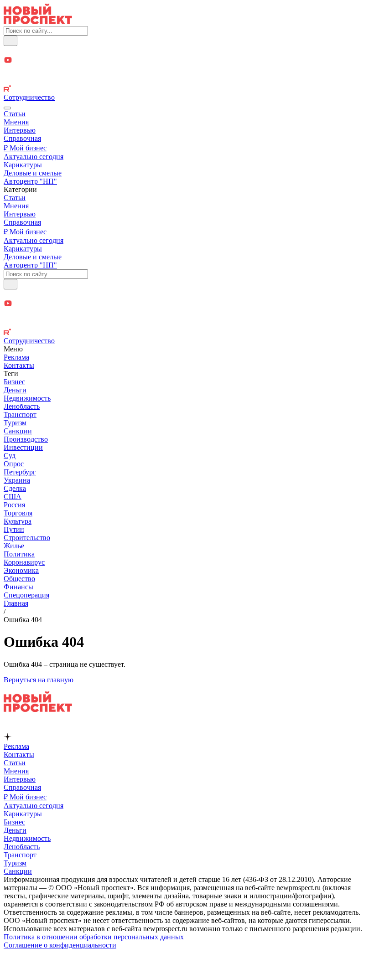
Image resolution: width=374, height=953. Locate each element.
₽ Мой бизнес (25, 148)
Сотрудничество (29, 97)
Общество (19, 578)
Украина (17, 480)
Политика (19, 554)
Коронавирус (24, 562)
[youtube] (187, 61)
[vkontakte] (187, 80)
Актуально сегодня (33, 156)
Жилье (14, 546)
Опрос (14, 464)
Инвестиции (23, 447)
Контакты (19, 365)
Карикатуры (23, 165)
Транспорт (20, 414)
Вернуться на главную (38, 680)
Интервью (20, 130)
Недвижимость (27, 398)
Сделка (15, 488)
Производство (26, 439)
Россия (14, 505)
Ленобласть (22, 406)
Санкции (18, 431)
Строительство (27, 537)
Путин (14, 529)
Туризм (15, 423)
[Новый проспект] (38, 22)
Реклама (16, 357)
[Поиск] (10, 41)
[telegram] (187, 51)
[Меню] (7, 108)
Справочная (22, 138)
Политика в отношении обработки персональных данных (94, 937)
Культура (17, 521)
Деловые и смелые (33, 173)
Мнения (16, 122)
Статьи (15, 114)
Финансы (18, 587)
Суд (10, 455)
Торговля (18, 513)
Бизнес (14, 382)
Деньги (15, 390)
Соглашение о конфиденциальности (60, 945)
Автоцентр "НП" (30, 181)
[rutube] (187, 89)
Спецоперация (26, 595)
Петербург (20, 472)
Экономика (21, 570)
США (12, 496)
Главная (16, 603)
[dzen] (187, 71)
